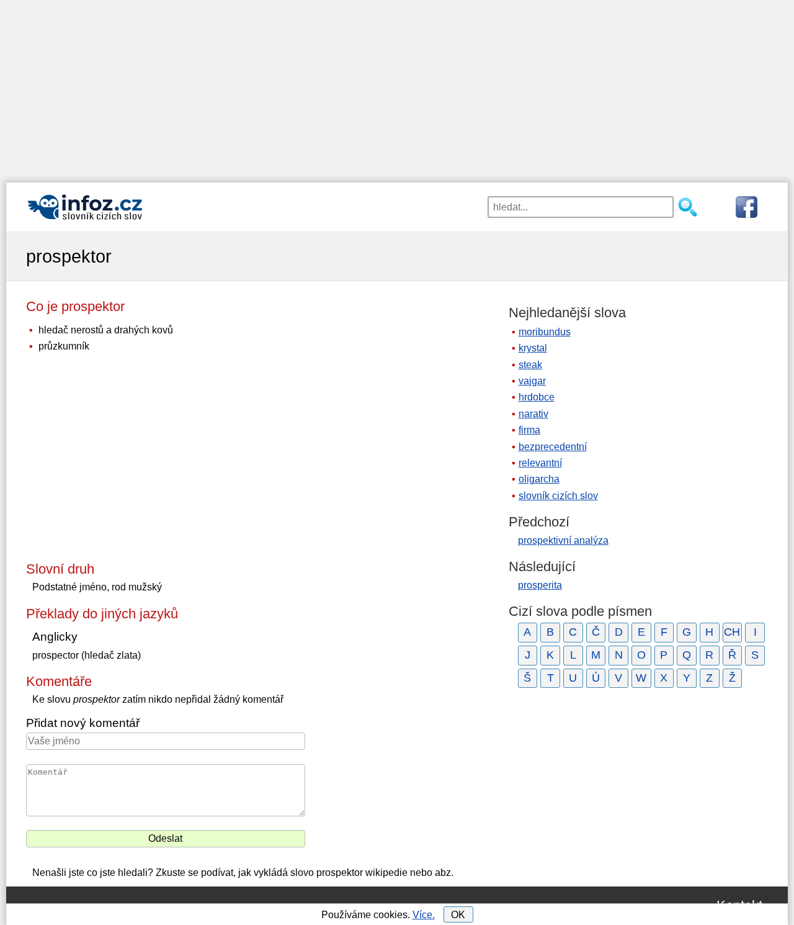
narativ (533, 413)
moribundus (545, 332)
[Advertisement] (397, 87)
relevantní (540, 463)
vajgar (532, 381)
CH (732, 632)
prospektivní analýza (563, 540)
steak (530, 364)
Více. (424, 914)
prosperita (540, 585)
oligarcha (539, 479)
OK (458, 914)
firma (529, 430)
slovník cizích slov (558, 495)
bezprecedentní (553, 446)
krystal (533, 348)
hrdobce (537, 397)
